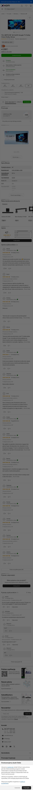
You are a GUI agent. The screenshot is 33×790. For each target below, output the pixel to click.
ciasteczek (10, 767)
